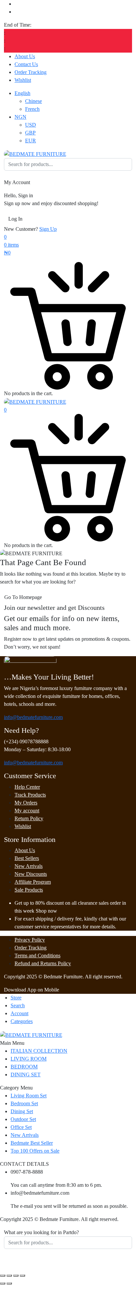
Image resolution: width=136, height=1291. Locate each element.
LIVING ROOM (29, 1059)
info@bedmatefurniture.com (33, 717)
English (22, 93)
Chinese (33, 101)
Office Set (21, 1127)
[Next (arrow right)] (9, 1283)
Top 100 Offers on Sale (35, 1151)
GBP (30, 132)
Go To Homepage (23, 597)
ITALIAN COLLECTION (39, 1051)
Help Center (27, 787)
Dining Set (22, 1111)
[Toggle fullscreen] (9, 1276)
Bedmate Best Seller (32, 1143)
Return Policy (29, 818)
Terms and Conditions (37, 955)
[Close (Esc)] (22, 1276)
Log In (15, 219)
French (32, 109)
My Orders (26, 802)
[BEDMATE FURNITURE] (35, 153)
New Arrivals (29, 866)
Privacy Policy (30, 940)
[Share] (15, 1276)
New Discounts (31, 874)
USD (30, 125)
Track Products (30, 795)
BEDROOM (24, 1066)
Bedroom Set (24, 1103)
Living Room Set (29, 1095)
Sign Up (48, 229)
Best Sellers (27, 858)
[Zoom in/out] (2, 1276)
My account (27, 810)
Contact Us (26, 64)
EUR (30, 140)
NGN (20, 117)
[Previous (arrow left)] (2, 1283)
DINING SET (26, 1074)
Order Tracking (31, 72)
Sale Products (29, 890)
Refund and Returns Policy (43, 963)
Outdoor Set (23, 1119)
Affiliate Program (33, 882)
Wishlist (23, 80)
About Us (25, 56)
